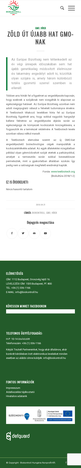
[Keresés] (60, 8)
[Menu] (69, 8)
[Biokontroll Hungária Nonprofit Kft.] (33, 8)
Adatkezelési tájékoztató (20, 392)
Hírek (43, 28)
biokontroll (38, 212)
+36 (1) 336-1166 (20, 287)
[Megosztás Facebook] (11, 233)
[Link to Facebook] (66, 463)
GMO (37, 28)
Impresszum (13, 387)
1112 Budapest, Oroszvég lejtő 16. (31, 279)
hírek (54, 212)
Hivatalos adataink (16, 396)
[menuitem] (60, 8)
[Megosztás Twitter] (23, 233)
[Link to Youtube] (45, 233)
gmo (48, 212)
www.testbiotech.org (63, 171)
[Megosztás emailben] (34, 233)
